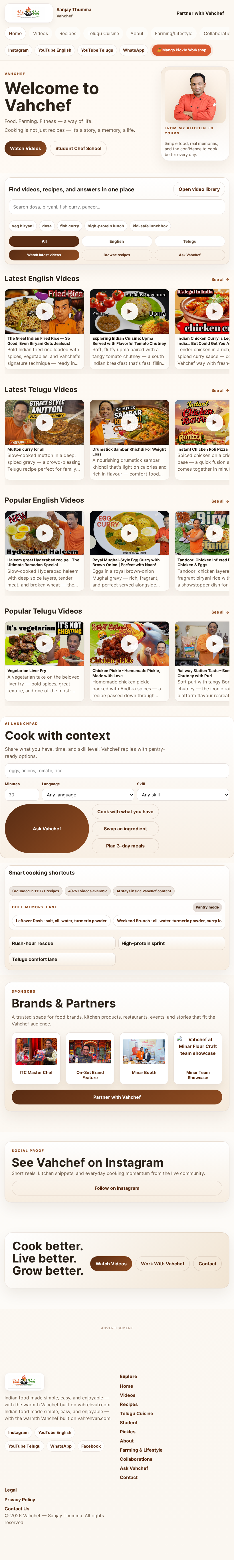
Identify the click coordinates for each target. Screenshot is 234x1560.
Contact (207, 1263)
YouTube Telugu (97, 50)
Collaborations (136, 1459)
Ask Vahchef (190, 255)
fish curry (69, 226)
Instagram (18, 50)
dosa (47, 226)
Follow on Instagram (117, 1188)
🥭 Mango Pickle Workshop (181, 50)
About (137, 33)
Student (129, 1422)
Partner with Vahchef (200, 13)
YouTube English (54, 50)
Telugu (190, 241)
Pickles (128, 1431)
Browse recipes (117, 255)
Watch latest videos (44, 255)
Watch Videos (25, 148)
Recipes (67, 33)
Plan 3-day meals (125, 846)
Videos (40, 33)
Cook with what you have (125, 811)
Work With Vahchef (162, 1263)
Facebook (91, 1446)
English (117, 241)
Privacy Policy (20, 1499)
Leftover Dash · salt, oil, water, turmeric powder (61, 920)
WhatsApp (133, 50)
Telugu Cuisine (103, 33)
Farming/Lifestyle (173, 33)
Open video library (199, 189)
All (44, 241)
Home (15, 33)
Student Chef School (78, 148)
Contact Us (17, 1509)
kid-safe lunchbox (150, 226)
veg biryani (23, 226)
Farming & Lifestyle (141, 1450)
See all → (220, 279)
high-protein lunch (106, 226)
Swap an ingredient (125, 828)
